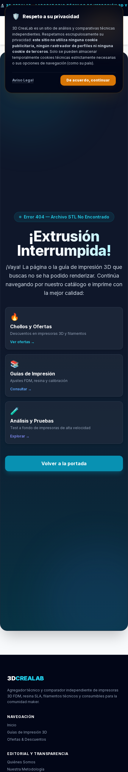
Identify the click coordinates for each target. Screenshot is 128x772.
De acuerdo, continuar (88, 80)
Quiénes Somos (21, 762)
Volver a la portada (64, 463)
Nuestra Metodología (25, 769)
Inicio (11, 725)
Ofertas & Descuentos (26, 739)
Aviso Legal (23, 80)
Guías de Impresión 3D (27, 732)
